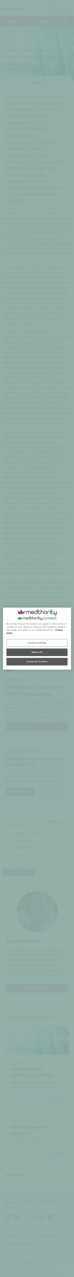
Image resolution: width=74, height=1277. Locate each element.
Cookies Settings (37, 642)
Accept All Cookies (37, 661)
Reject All (37, 652)
